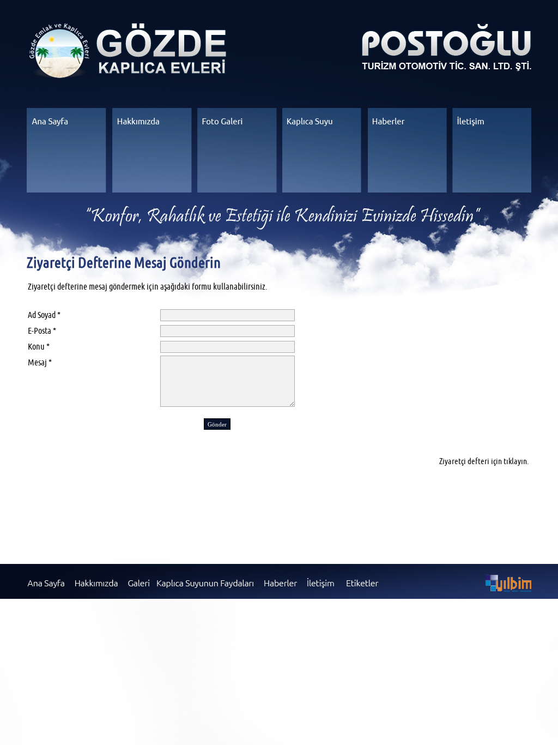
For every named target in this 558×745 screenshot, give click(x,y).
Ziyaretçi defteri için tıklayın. (484, 461)
